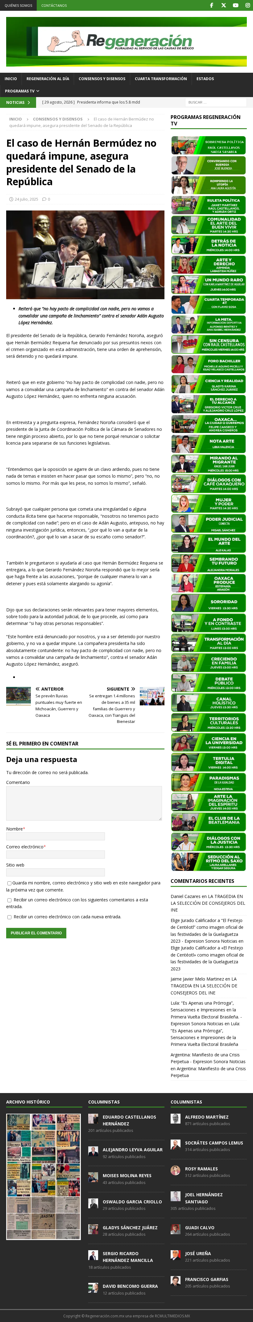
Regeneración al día (48, 78)
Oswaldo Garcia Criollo (132, 1202)
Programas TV (20, 91)
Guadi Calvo (199, 1227)
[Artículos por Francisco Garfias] (175, 1282)
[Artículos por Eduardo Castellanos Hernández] (93, 1120)
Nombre (14, 829)
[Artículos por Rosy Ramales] (175, 1172)
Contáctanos (54, 5)
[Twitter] (223, 5)
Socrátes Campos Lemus (214, 1143)
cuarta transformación (161, 78)
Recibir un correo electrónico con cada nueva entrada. (67, 917)
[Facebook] (211, 5)
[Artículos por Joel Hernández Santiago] (175, 1198)
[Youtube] (235, 5)
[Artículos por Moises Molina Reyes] (93, 1179)
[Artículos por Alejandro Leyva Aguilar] (93, 1153)
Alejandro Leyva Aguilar (133, 1150)
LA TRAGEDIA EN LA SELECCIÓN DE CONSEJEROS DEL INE (208, 903)
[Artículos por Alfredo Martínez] (175, 1120)
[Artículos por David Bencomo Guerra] (93, 1289)
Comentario (18, 782)
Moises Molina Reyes (127, 1175)
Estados (205, 78)
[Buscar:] (216, 102)
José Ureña (198, 1253)
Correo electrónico (25, 847)
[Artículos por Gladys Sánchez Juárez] (93, 1231)
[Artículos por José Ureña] (175, 1256)
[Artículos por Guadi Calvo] (175, 1231)
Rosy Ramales (201, 1169)
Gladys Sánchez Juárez (130, 1227)
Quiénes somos (18, 5)
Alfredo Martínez (207, 1117)
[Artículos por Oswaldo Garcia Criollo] (93, 1205)
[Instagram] (247, 5)
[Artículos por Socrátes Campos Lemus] (175, 1146)
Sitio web (15, 865)
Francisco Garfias (206, 1279)
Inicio (11, 78)
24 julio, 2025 (26, 199)
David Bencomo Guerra (130, 1286)
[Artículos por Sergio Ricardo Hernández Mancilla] (93, 1256)
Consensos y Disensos (102, 78)
